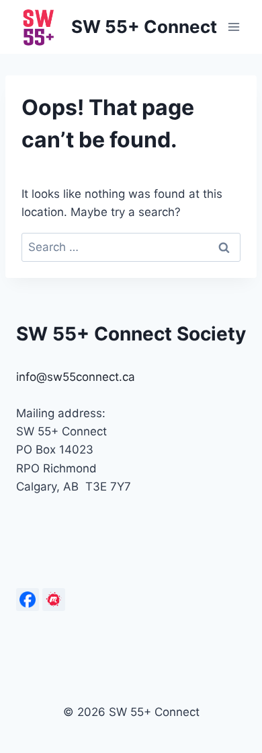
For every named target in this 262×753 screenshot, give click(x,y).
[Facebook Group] (27, 599)
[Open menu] (233, 26)
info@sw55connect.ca (75, 377)
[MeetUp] (53, 599)
